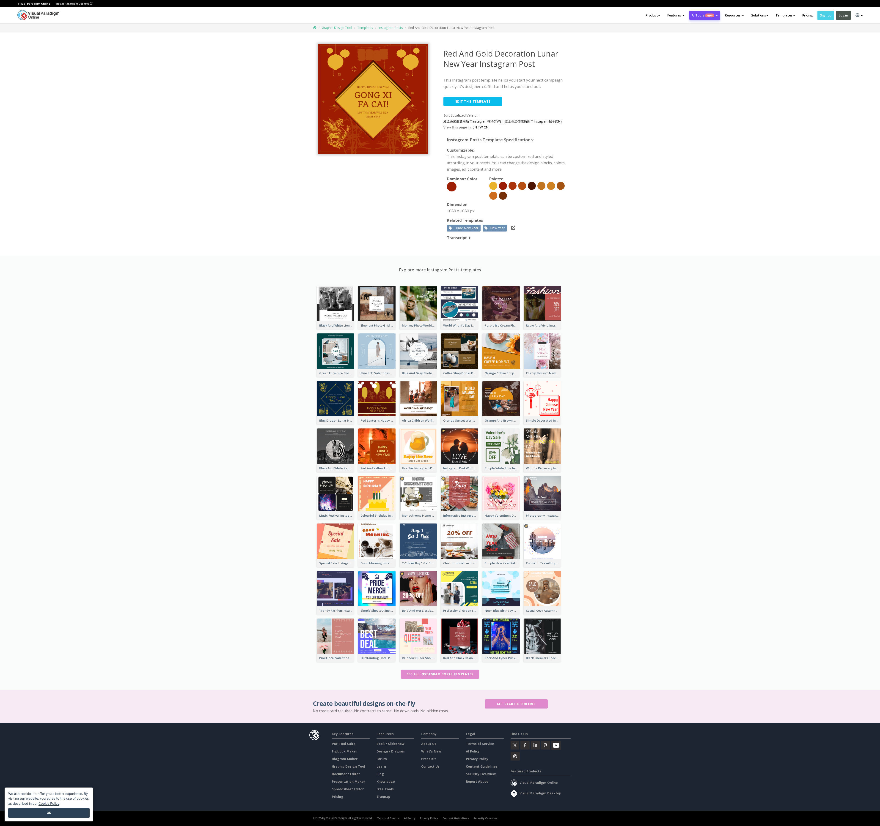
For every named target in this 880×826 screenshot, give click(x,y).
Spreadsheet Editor (348, 789)
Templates (365, 27)
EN (475, 127)
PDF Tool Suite (343, 743)
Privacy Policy (477, 759)
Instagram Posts (390, 27)
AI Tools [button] (702, 15)
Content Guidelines (482, 766)
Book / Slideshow (390, 743)
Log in (843, 15)
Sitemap (383, 796)
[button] (676, 15)
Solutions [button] (758, 15)
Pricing (807, 15)
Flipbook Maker (344, 751)
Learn (381, 766)
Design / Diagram (391, 751)
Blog (380, 774)
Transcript (457, 237)
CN (486, 127)
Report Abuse (477, 781)
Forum (382, 759)
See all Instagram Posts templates (440, 674)
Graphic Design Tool (337, 27)
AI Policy (473, 751)
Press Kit (428, 759)
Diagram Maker (345, 759)
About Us (428, 743)
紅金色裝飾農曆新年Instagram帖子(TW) (472, 121)
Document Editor (346, 774)
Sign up (825, 15)
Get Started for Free (516, 704)
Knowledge (386, 781)
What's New (431, 751)
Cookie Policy (48, 803)
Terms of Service (480, 743)
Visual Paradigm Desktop (72, 3)
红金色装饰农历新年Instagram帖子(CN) (533, 121)
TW (480, 127)
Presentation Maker (348, 781)
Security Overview (481, 774)
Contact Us (430, 766)
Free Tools (385, 789)
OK (49, 813)
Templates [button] (784, 15)
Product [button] (652, 15)
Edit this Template (472, 101)
